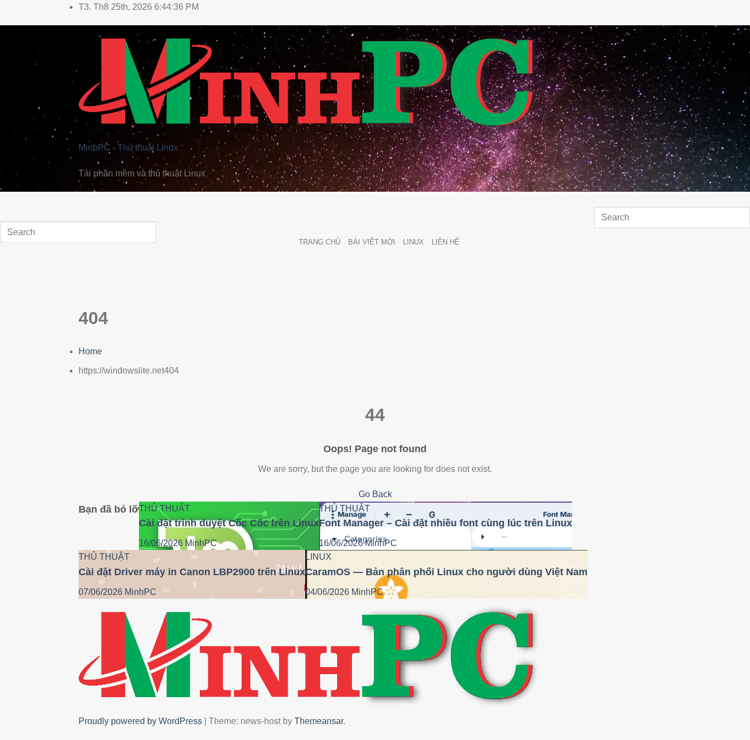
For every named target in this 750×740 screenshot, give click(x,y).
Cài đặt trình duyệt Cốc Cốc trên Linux (229, 523)
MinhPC (201, 543)
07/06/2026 (102, 592)
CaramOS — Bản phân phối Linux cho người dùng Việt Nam (446, 571)
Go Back (375, 494)
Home (90, 351)
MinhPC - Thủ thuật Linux (128, 147)
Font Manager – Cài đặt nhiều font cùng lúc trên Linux (445, 523)
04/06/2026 (328, 592)
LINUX (413, 242)
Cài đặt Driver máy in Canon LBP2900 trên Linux (192, 571)
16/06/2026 (162, 543)
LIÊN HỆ (446, 242)
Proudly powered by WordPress (141, 721)
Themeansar (318, 721)
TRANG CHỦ (319, 242)
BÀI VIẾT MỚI (371, 242)
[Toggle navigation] (10, 202)
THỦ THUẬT (164, 508)
